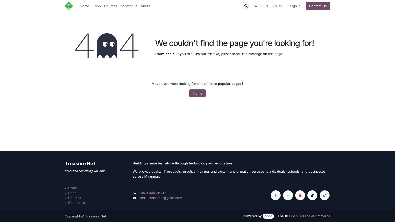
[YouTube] (300, 195)
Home (197, 93)
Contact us (76, 203)
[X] (288, 195)
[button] (246, 6)
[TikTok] (312, 195)
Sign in (295, 6)
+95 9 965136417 (152, 193)
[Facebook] (276, 195)
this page (275, 54)
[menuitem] (84, 6)
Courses (74, 198)
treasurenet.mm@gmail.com (160, 198)
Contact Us (318, 6)
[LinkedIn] (325, 195)
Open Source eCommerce (309, 216)
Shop (72, 193)
